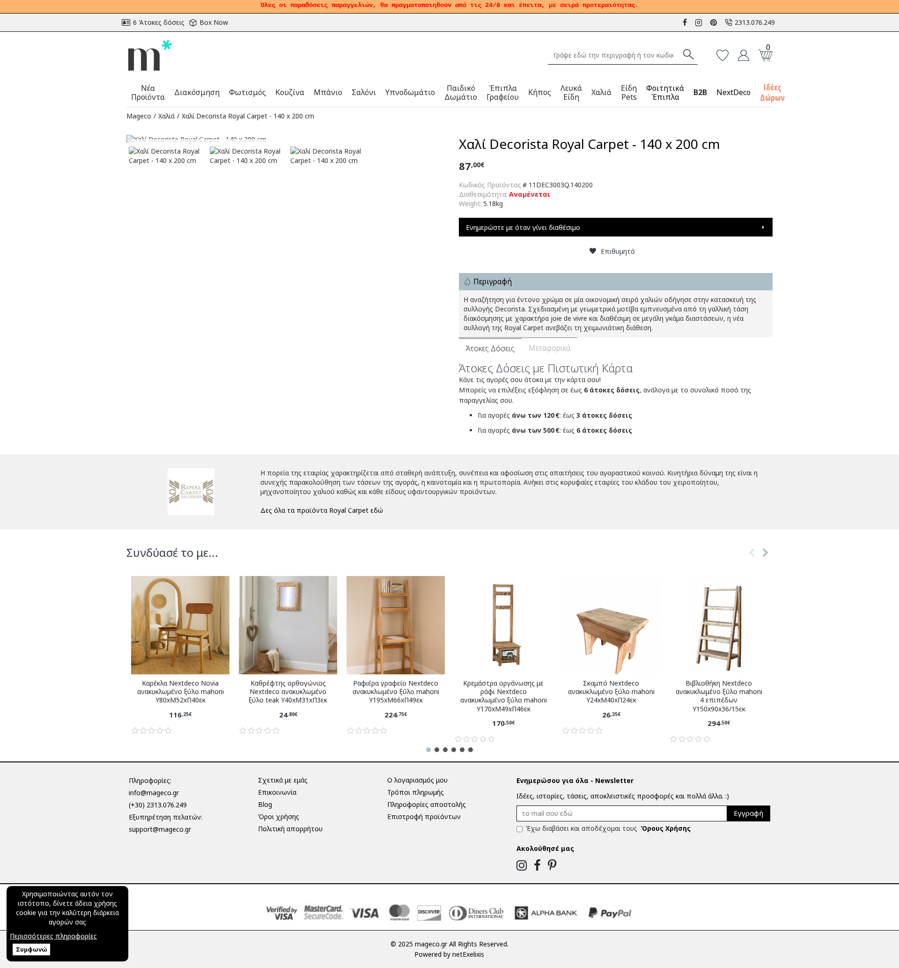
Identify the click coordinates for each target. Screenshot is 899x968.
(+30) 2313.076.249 (158, 804)
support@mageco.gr (160, 829)
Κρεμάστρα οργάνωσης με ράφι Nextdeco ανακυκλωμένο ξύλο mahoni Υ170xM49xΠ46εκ (503, 696)
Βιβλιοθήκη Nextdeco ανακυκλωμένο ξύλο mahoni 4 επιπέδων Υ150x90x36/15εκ (719, 696)
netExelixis (468, 954)
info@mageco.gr (154, 792)
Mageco (138, 115)
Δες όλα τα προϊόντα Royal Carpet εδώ (321, 510)
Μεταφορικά (549, 348)
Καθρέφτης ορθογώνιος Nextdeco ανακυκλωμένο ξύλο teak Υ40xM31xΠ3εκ (288, 691)
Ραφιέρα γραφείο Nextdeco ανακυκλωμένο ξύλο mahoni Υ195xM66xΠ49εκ (396, 691)
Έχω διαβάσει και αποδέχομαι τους (608, 828)
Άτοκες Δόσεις (490, 348)
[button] (751, 562)
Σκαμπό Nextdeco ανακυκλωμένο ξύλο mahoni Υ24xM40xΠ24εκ (611, 691)
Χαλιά (166, 115)
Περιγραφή (492, 281)
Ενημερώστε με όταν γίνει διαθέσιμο (523, 227)
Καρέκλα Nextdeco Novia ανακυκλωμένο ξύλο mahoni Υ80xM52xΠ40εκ (180, 691)
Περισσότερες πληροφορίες (53, 935)
